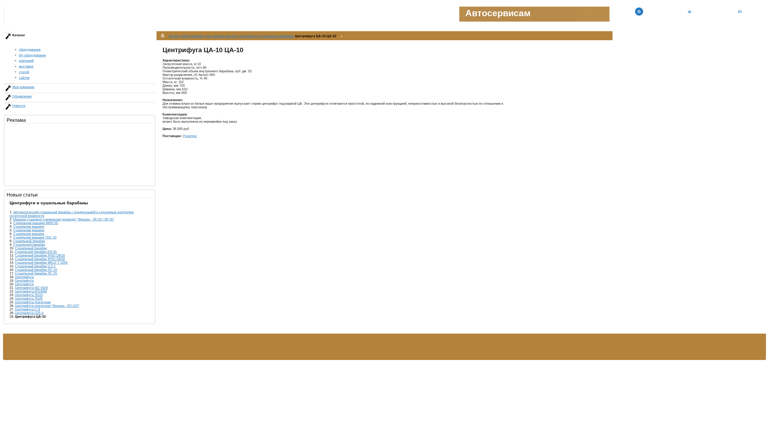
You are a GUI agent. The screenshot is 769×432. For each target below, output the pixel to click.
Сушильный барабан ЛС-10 (36, 270)
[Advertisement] (37, 153)
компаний (26, 60)
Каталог (175, 36)
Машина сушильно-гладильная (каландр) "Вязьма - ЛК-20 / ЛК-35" (63, 219)
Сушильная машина (28, 226)
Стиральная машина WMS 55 (35, 223)
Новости (18, 105)
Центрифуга (24, 277)
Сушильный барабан (29, 241)
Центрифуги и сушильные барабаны (266, 36)
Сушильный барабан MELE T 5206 (41, 262)
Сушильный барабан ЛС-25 (36, 273)
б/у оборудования (32, 55)
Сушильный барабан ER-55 (36, 252)
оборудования (30, 49)
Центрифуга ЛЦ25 (29, 298)
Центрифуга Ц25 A (29, 313)
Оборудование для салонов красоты (209, 36)
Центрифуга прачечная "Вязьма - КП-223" (47, 306)
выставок (26, 66)
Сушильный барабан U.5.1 (35, 266)
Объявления (22, 96)
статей (24, 72)
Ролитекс (190, 136)
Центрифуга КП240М (31, 291)
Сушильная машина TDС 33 (34, 237)
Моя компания (23, 87)
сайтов (24, 78)
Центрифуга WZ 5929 (31, 288)
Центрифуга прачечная (33, 302)
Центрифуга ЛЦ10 (29, 295)
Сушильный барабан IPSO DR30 (40, 259)
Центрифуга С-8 (27, 309)
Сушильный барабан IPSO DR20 (40, 255)
